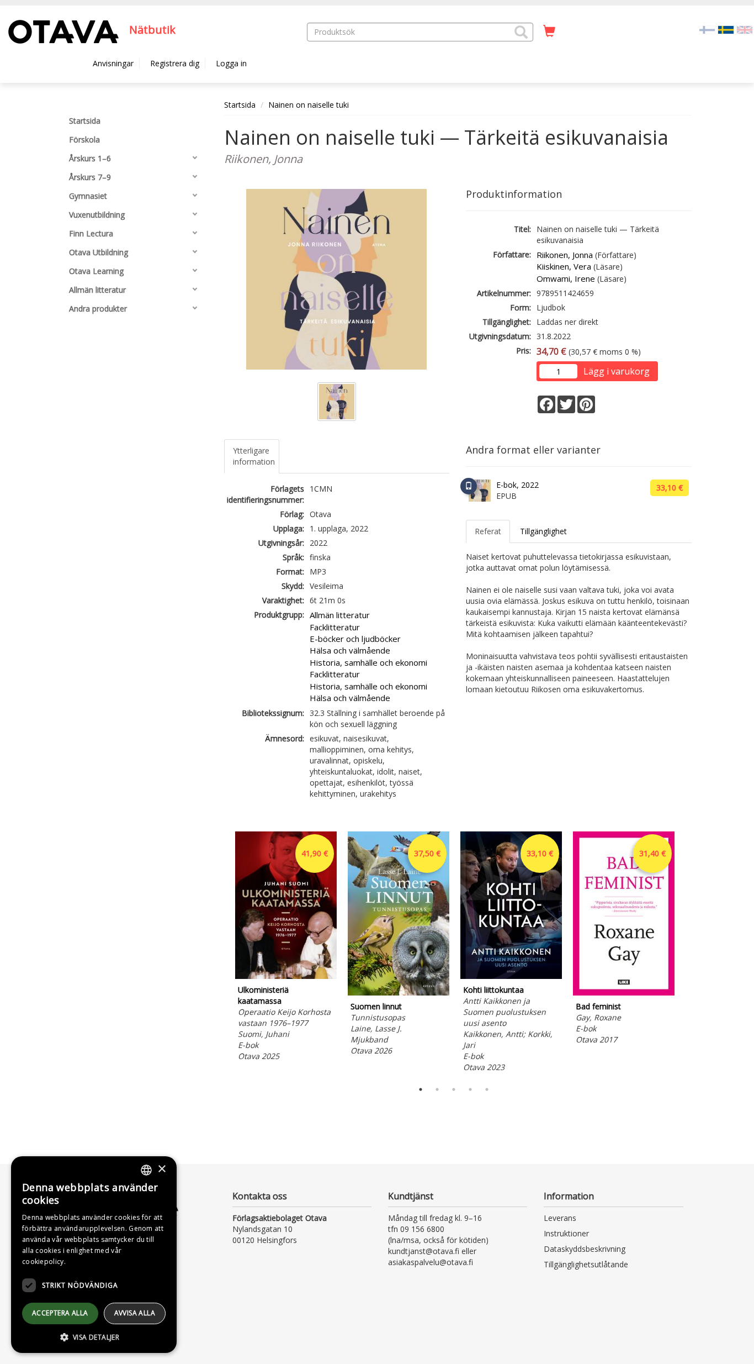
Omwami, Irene (566, 278)
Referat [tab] (488, 531)
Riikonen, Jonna (565, 254)
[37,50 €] (398, 992)
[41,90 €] (286, 976)
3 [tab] (453, 1089)
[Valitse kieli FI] (707, 29)
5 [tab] (486, 1089)
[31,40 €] (624, 992)
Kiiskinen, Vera (564, 266)
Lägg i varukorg (616, 371)
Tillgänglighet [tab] (543, 531)
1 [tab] (420, 1089)
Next (686, 953)
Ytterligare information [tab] (254, 456)
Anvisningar (113, 63)
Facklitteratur (335, 627)
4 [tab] (470, 1089)
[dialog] (94, 1254)
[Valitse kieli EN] (744, 29)
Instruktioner (566, 1233)
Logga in (231, 63)
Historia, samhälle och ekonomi (368, 662)
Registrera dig (174, 63)
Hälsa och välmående (350, 650)
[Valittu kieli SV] (725, 29)
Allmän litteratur (340, 614)
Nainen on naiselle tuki (308, 104)
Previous (221, 953)
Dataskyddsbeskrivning (584, 1249)
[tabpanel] (286, 948)
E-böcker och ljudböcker (355, 638)
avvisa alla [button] (134, 1313)
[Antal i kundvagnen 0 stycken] (549, 31)
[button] (521, 32)
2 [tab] (437, 1089)
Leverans (560, 1218)
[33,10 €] (511, 976)
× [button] (161, 1169)
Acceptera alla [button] (60, 1313)
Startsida (240, 104)
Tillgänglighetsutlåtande (586, 1264)
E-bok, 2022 (517, 485)
